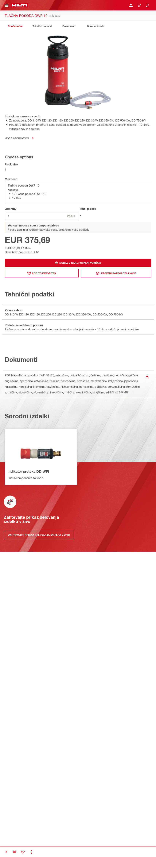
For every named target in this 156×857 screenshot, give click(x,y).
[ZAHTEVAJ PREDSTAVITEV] (14, 852)
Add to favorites (44, 273)
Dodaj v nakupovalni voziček (80, 262)
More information (17, 138)
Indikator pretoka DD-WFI (28, 471)
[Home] (19, 5)
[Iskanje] (147, 5)
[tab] (15, 26)
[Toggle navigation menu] (6, 5)
